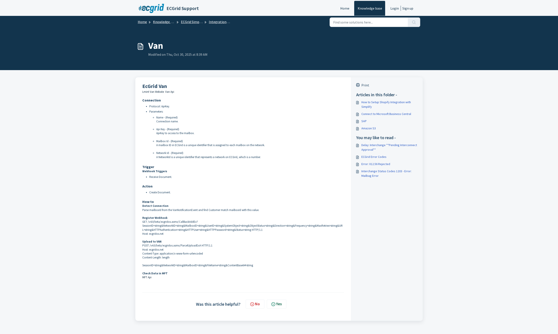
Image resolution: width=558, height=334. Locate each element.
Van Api (169, 92)
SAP (364, 121)
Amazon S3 (368, 128)
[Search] (414, 22)
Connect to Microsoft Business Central (386, 114)
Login (394, 8)
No (257, 303)
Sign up (407, 8)
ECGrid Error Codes (373, 157)
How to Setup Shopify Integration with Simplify (386, 104)
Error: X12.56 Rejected (375, 164)
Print (365, 85)
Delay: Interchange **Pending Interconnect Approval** (389, 147)
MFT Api (146, 277)
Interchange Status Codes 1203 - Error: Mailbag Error (386, 173)
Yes (279, 303)
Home (344, 8)
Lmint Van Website (153, 92)
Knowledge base (370, 8)
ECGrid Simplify (192, 22)
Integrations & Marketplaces (230, 22)
